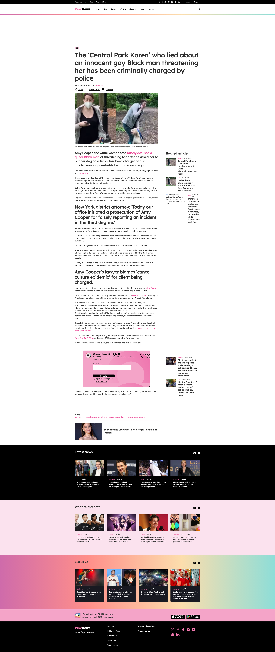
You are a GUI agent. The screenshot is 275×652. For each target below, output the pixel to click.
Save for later (94, 89)
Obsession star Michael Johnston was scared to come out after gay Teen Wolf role (120, 484)
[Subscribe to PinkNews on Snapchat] (172, 635)
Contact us (112, 635)
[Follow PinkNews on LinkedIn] (179, 2)
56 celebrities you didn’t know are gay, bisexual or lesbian (130, 431)
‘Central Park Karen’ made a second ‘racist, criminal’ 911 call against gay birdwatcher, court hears (187, 388)
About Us (78, 2)
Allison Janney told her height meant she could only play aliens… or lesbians (184, 484)
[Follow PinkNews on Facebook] (178, 630)
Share (80, 89)
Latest (98, 9)
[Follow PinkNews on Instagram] (193, 630)
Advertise (89, 2)
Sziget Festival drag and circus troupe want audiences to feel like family (89, 594)
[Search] (199, 9)
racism (142, 417)
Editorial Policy (114, 631)
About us (111, 626)
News (106, 9)
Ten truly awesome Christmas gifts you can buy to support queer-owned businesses (184, 539)
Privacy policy (144, 631)
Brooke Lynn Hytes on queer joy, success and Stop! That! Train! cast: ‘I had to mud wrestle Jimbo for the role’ (185, 595)
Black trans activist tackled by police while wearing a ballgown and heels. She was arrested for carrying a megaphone (187, 368)
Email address (100, 364)
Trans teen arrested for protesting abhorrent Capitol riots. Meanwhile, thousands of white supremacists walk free (194, 210)
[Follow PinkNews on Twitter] (172, 630)
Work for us (112, 645)
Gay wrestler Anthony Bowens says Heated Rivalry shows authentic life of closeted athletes (120, 595)
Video (142, 9)
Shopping (132, 9)
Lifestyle (123, 9)
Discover (150, 9)
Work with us (101, 2)
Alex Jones (151, 288)
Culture (113, 9)
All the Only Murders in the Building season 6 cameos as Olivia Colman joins (88, 484)
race (136, 417)
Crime (117, 417)
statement (83, 173)
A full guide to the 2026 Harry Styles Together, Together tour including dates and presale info (153, 539)
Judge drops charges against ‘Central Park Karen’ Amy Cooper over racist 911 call (187, 185)
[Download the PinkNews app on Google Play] (193, 617)
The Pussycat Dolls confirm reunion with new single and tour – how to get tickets (120, 539)
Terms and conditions (147, 626)
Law (122, 417)
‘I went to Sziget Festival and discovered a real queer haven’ (153, 593)
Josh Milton (98, 85)
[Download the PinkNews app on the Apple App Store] (178, 617)
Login (188, 2)
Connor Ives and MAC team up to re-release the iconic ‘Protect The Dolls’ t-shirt (89, 539)
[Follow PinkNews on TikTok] (183, 630)
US (77, 48)
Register (197, 2)
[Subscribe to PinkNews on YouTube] (188, 630)
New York (129, 417)
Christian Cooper (107, 417)
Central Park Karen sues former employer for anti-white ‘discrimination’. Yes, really (187, 167)
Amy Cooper (79, 417)
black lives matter (93, 417)
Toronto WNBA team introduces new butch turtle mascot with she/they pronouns (153, 484)
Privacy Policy (101, 381)
